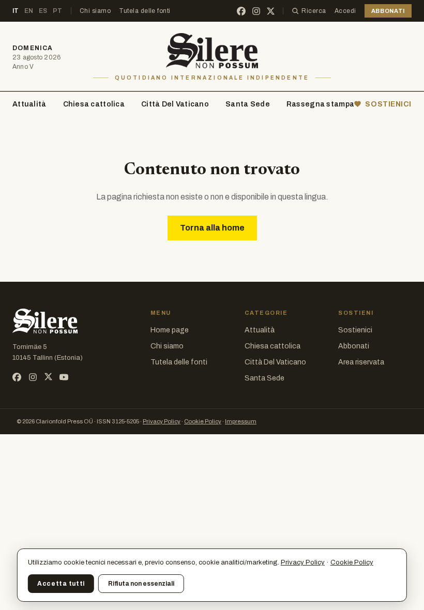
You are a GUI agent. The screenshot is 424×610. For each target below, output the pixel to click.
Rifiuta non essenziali (141, 583)
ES (43, 10)
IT (15, 10)
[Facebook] (241, 11)
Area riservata (361, 362)
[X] (271, 11)
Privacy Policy (161, 421)
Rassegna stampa (320, 104)
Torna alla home (212, 227)
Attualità (29, 104)
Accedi (345, 10)
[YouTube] (63, 377)
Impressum (240, 421)
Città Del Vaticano (175, 104)
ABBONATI (388, 11)
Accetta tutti (61, 583)
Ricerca (313, 10)
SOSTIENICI (388, 104)
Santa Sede (247, 104)
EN (29, 10)
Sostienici (355, 330)
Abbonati (353, 346)
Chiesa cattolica (94, 104)
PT (58, 10)
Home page (169, 330)
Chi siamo (95, 10)
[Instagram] (256, 11)
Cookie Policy (202, 421)
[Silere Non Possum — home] (212, 50)
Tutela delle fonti (145, 10)
